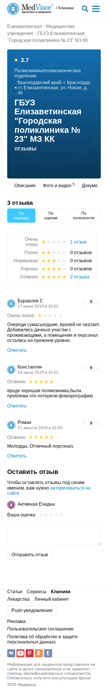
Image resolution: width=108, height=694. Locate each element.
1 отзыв (78, 241)
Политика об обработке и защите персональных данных (42, 639)
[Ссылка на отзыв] (76, 301)
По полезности (83, 215)
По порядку (21, 215)
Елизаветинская (24, 26)
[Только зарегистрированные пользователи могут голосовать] (85, 302)
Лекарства (18, 599)
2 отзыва (79, 276)
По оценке (51, 215)
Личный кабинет (51, 599)
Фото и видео (59, 185)
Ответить (16, 350)
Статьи (14, 591)
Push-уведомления (32, 610)
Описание (25, 185)
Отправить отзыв (30, 554)
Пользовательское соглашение (40, 628)
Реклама (16, 621)
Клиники (61, 591)
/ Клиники (65, 8)
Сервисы (36, 591)
